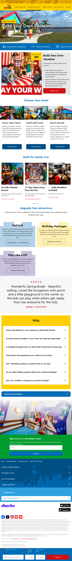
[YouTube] (20, 517)
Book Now (54, 91)
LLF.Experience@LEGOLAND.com (29, 538)
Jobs (41, 2)
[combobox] (36, 498)
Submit (36, 453)
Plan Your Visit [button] (58, 7)
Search (58, 557)
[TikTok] (7, 517)
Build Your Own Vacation (36, 461)
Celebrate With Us (54, 241)
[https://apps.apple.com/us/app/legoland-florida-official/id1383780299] (65, 505)
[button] (34, 203)
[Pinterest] (16, 517)
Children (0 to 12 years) (40, 550)
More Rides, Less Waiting (18, 242)
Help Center (16, 538)
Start (2, 461)
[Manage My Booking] (62, 2)
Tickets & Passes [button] (18, 7)
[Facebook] (3, 517)
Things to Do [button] (46, 7)
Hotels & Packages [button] (33, 7)
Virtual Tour (12, 147)
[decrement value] (27, 557)
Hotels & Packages (11, 461)
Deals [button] (67, 7)
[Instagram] (12, 517)
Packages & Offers (23, 461)
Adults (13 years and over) (29, 551)
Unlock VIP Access (17, 270)
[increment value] (32, 557)
